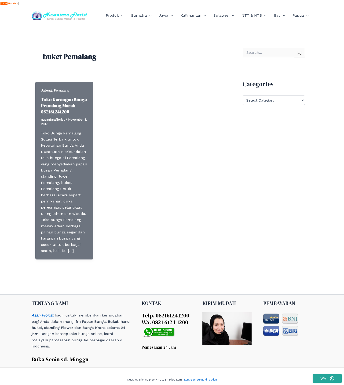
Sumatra (139, 15)
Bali (277, 15)
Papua (298, 15)
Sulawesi (221, 15)
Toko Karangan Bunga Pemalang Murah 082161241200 (64, 105)
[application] (121, 15)
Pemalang (61, 90)
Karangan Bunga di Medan (200, 379)
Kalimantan (190, 15)
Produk (112, 15)
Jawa (163, 15)
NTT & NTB (252, 15)
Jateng (46, 90)
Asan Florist (43, 315)
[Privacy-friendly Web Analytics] (9, 3)
